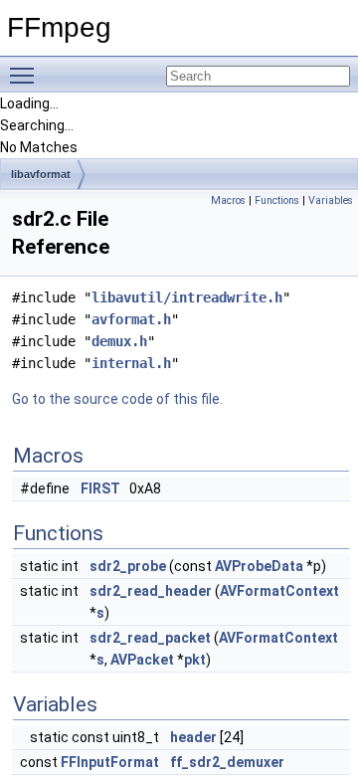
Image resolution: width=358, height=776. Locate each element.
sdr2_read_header (151, 591)
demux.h (119, 341)
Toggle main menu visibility (26, 75)
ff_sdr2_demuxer (227, 762)
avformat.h (131, 319)
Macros (228, 200)
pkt (195, 660)
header (193, 737)
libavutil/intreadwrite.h (186, 297)
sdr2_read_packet (150, 638)
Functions (277, 200)
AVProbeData (259, 566)
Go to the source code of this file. (117, 399)
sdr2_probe (128, 566)
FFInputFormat (110, 762)
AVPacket (142, 660)
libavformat (41, 174)
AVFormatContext (279, 591)
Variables (330, 200)
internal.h (131, 363)
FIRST (100, 488)
